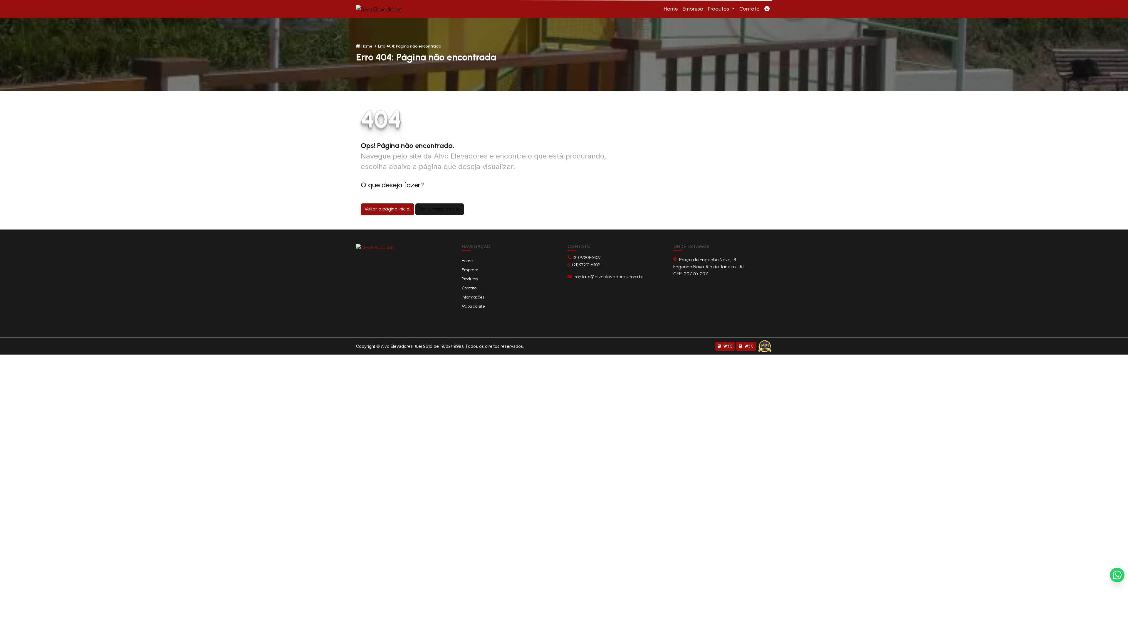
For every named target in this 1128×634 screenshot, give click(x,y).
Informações (473, 297)
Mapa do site (473, 306)
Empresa (470, 269)
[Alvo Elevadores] (1117, 575)
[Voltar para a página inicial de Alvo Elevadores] (381, 9)
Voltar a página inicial (387, 209)
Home (366, 46)
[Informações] (767, 8)
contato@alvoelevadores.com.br (607, 276)
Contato (469, 288)
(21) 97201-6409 (586, 257)
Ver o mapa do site (439, 209)
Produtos (719, 9)
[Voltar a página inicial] (375, 247)
